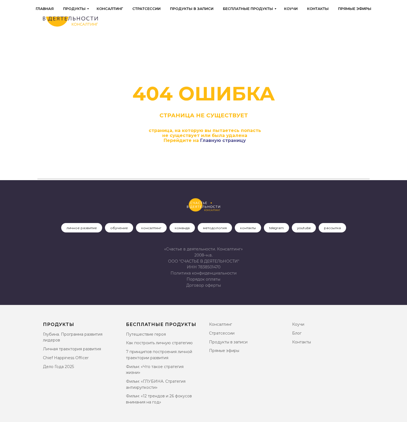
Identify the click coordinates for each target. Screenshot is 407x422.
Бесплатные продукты (248, 8)
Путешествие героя (146, 334)
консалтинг (151, 228)
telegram (276, 228)
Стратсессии (146, 8)
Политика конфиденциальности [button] (204, 273)
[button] (203, 285)
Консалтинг (110, 8)
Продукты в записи (191, 8)
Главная (45, 8)
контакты (248, 228)
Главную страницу (223, 140)
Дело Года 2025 (58, 366)
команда (182, 228)
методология (215, 228)
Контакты (318, 8)
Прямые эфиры (354, 8)
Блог (297, 333)
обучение (119, 228)
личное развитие (81, 228)
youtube (304, 228)
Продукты (74, 8)
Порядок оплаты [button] (203, 279)
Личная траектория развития (72, 348)
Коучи (291, 8)
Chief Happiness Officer (66, 357)
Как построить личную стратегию (159, 342)
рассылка (332, 228)
